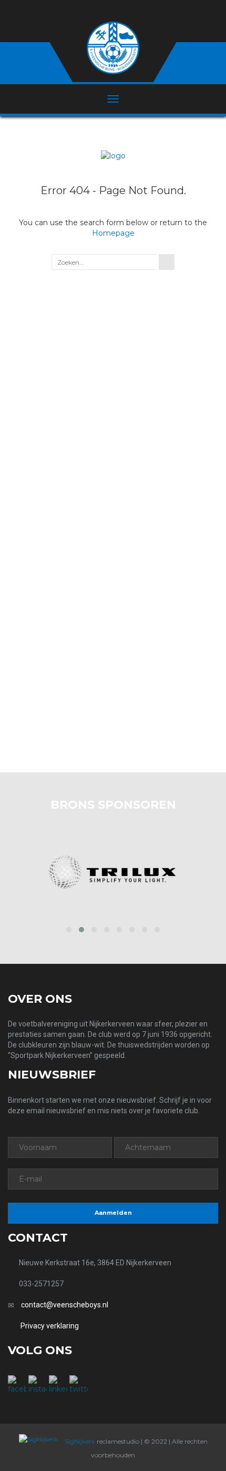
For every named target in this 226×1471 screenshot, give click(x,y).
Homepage (113, 233)
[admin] (99, 11)
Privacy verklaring (49, 1326)
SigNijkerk (79, 1441)
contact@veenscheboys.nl (64, 1305)
